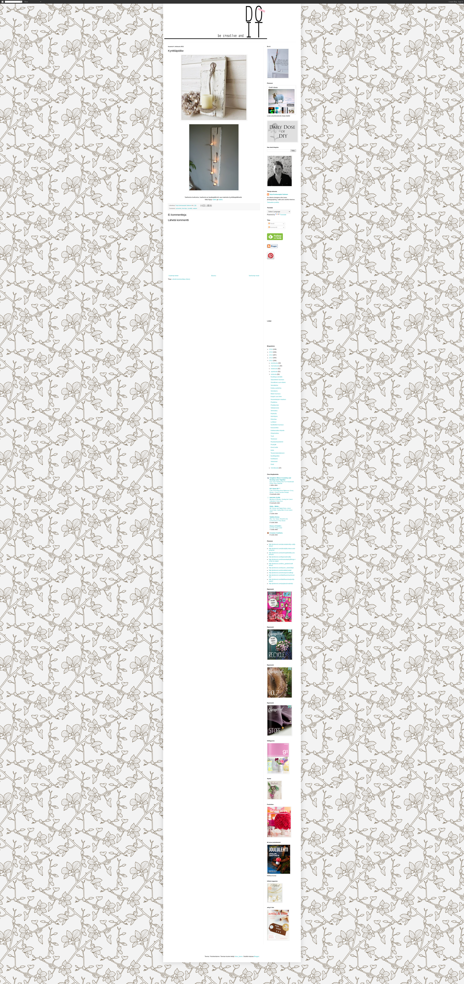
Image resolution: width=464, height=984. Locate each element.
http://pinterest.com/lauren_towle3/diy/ (281, 568)
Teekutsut (274, 439)
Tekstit (272, 223)
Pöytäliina (274, 402)
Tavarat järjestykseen (278, 453)
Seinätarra (274, 391)
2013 (271, 358)
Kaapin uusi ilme (276, 396)
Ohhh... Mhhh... (274, 506)
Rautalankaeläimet (277, 442)
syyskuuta (274, 371)
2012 (271, 360)
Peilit (272, 464)
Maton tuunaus (275, 394)
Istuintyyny (274, 416)
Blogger (256, 956)
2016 (271, 349)
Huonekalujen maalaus (278, 399)
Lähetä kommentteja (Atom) (181, 279)
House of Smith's (275, 526)
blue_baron (239, 956)
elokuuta (274, 374)
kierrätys (184, 208)
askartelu (178, 208)
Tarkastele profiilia (273, 202)
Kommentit (273, 227)
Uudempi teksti (173, 276)
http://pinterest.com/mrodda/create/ (280, 570)
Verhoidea (274, 411)
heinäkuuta (275, 468)
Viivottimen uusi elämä (278, 382)
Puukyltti (273, 444)
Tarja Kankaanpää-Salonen (278, 194)
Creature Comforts (276, 533)
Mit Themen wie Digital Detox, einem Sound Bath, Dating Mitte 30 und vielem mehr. (281, 510)
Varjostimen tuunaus (277, 379)
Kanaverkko (275, 428)
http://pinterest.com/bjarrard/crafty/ (280, 557)
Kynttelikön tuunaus (277, 425)
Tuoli (272, 436)
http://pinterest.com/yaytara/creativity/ (281, 583)
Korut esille (274, 447)
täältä (214, 199)
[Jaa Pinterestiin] (211, 205)
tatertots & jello (275, 497)
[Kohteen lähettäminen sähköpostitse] (201, 205)
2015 (271, 352)
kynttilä (190, 208)
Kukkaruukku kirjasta (277, 430)
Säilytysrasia (275, 408)
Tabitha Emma (274, 517)
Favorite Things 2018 (276, 528)
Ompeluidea (275, 433)
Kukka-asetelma (276, 388)
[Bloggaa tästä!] (204, 205)
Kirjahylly (274, 413)
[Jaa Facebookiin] (208, 205)
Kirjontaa (274, 419)
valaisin (195, 208)
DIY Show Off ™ (275, 489)
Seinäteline (274, 385)
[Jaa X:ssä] (206, 205)
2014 (271, 355)
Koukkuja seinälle (276, 377)
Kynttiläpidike (275, 456)
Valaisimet (274, 461)
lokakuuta (274, 368)
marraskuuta (275, 366)
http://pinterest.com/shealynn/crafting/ (281, 573)
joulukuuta (274, 363)
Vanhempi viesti (254, 276)
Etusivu (213, 276)
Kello (272, 450)
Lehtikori (273, 422)
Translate (283, 215)
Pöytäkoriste (275, 405)
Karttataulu (274, 459)
